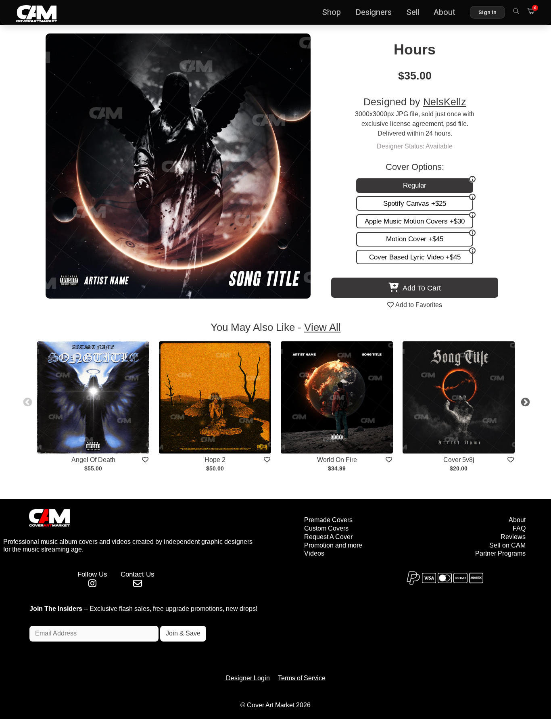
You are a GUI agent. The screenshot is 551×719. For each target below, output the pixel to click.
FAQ (519, 528)
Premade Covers (328, 519)
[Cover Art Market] (30, 12)
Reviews (513, 536)
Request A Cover (328, 536)
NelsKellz (444, 101)
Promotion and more (333, 545)
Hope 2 (215, 459)
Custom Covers (326, 528)
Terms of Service (302, 678)
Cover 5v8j (458, 459)
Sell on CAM (507, 545)
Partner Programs (500, 553)
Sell (412, 12)
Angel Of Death (93, 459)
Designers (373, 12)
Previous (27, 401)
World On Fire (337, 459)
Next (524, 401)
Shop (331, 12)
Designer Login (248, 678)
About (444, 12)
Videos (314, 553)
